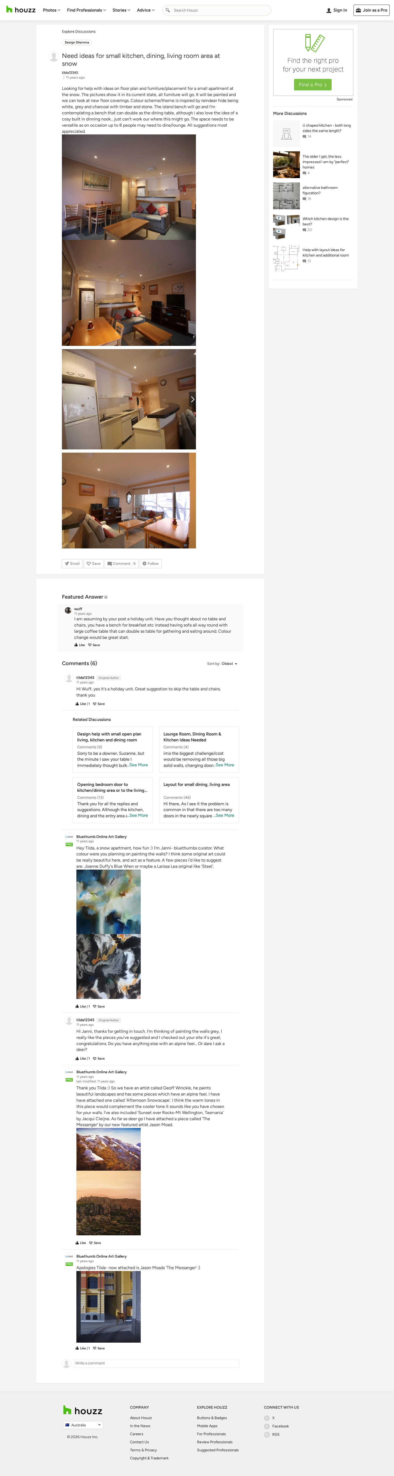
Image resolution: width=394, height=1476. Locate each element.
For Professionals (211, 1434)
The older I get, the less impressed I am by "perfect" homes (326, 162)
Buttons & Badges (212, 1418)
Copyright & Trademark (149, 1458)
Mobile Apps (207, 1426)
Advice (144, 10)
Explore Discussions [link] (79, 31)
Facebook (280, 1426)
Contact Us (139, 1442)
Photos (49, 10)
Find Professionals (84, 10)
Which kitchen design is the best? (326, 221)
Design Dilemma (77, 42)
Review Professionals (215, 1442)
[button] (155, 628)
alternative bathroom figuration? (320, 190)
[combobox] (216, 10)
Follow (153, 563)
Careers (136, 1434)
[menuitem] (52, 10)
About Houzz (141, 1418)
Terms (135, 1450)
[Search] (167, 10)
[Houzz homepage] (21, 9)
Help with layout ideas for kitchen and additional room (326, 253)
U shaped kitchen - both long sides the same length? (327, 128)
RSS (276, 1434)
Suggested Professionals (218, 1450)
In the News (140, 1426)
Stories (119, 10)
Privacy (151, 1450)
